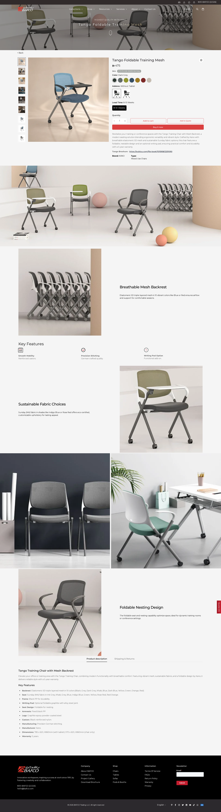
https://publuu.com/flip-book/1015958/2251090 (150, 151)
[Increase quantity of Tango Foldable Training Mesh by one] (125, 121)
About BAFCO (87, 771)
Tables (116, 775)
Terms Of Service (152, 771)
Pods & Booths (119, 782)
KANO (122, 156)
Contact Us (86, 775)
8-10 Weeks (119, 108)
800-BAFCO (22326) (207, 2)
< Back (20, 53)
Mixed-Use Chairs (139, 159)
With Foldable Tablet (126, 93)
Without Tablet (116, 93)
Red (143, 80)
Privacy (148, 786)
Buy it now (158, 127)
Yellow (137, 80)
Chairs (115, 771)
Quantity (116, 115)
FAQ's (147, 775)
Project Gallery (88, 778)
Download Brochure (90, 782)
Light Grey (120, 80)
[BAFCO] (25, 9)
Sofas (115, 778)
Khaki (149, 80)
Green (126, 80)
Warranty (149, 782)
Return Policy (151, 778)
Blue (131, 80)
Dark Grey (114, 80)
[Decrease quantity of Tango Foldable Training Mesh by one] (114, 121)
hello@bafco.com (25, 789)
